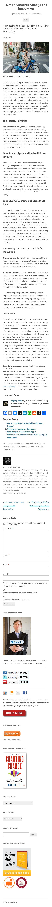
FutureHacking (42, 660)
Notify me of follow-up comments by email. (20, 593)
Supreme (24, 446)
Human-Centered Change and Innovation (26, 6)
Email (6, 564)
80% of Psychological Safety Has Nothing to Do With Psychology (38, 505)
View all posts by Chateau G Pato (15, 493)
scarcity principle (14, 446)
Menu (26, 20)
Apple (31, 443)
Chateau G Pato (8, 449)
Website (6, 574)
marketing (38, 443)
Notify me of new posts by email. (16, 599)
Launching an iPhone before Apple (21, 432)
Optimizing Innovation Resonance (21, 429)
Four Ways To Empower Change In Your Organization (13, 505)
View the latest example (11, 739)
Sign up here (16, 401)
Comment (7, 528)
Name (6, 555)
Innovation (25, 443)
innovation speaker (20, 663)
